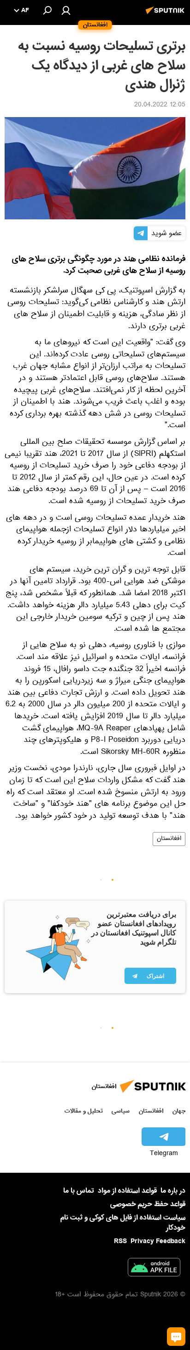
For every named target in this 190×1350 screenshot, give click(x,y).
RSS (120, 1241)
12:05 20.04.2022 (159, 105)
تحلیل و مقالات (84, 1111)
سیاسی (121, 1111)
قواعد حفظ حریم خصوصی (147, 1204)
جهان (178, 1111)
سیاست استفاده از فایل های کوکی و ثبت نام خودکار (122, 1222)
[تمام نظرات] (176, 1336)
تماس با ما (78, 1191)
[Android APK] (154, 1269)
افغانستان (169, 839)
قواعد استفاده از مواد (127, 1190)
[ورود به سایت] (66, 10)
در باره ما (172, 1190)
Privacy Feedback (158, 1241)
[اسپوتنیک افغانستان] (166, 15)
